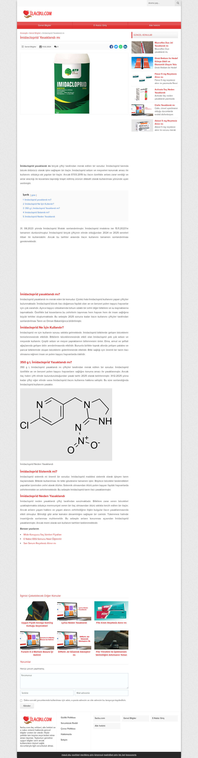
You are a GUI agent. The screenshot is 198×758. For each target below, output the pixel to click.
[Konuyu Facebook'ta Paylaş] (111, 47)
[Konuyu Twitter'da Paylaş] (116, 47)
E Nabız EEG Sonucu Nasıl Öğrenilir (43, 539)
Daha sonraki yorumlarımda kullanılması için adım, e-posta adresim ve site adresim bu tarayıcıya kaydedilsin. (75, 700)
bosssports (131, 755)
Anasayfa (24, 33)
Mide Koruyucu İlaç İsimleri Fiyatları (43, 534)
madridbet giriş (111, 755)
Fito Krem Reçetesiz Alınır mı (111, 622)
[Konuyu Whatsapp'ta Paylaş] (121, 47)
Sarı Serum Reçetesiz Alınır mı (40, 543)
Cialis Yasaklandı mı (165, 105)
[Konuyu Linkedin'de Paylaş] (125, 47)
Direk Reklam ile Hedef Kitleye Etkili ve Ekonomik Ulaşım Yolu (166, 61)
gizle (33, 195)
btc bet (121, 755)
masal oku (66, 755)
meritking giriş (87, 755)
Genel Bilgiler (35, 33)
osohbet (76, 755)
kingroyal (98, 755)
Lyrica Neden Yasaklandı (74, 622)
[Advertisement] (74, 139)
